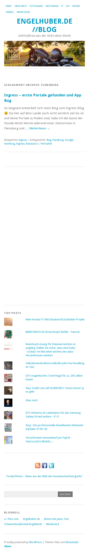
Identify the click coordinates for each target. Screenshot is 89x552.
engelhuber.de (31, 518)
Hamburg (9, 143)
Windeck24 (52, 524)
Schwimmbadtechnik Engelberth (23, 524)
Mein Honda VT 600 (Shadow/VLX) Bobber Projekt (55, 319)
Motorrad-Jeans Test (56, 518)
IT (62, 6)
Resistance (32, 143)
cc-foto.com (11, 518)
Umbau (10, 12)
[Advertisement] (20, 235)
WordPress (35, 542)
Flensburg (58, 140)
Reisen (76, 6)
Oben (7, 546)
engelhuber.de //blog (44, 25)
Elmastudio (72, 542)
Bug (49, 140)
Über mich (20, 6)
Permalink (46, 143)
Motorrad (52, 6)
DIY (68, 6)
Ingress (22, 140)
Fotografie (36, 6)
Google (69, 140)
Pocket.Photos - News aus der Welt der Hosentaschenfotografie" (44, 476)
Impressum (23, 12)
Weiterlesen (39, 128)
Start (9, 6)
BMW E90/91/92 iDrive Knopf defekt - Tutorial (52, 331)
